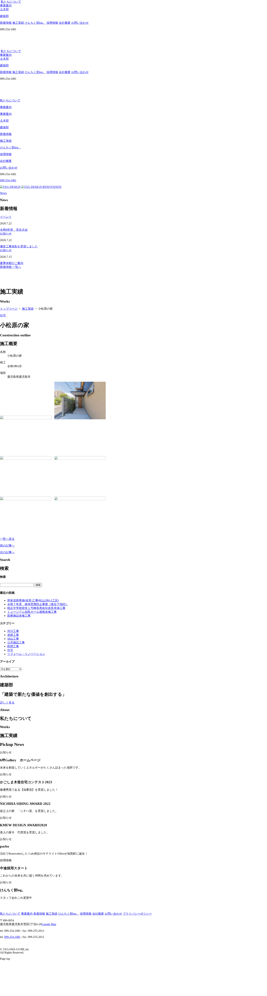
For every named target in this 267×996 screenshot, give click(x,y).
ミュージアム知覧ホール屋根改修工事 (32, 611)
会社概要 (64, 22)
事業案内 (6, 5)
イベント (6, 216)
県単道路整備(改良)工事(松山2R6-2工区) (33, 600)
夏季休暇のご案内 (11, 263)
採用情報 (52, 22)
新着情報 (6, 22)
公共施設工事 (16, 642)
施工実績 (18, 22)
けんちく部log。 (35, 22)
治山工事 (13, 638)
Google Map (49, 924)
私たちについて (11, 1)
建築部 (4, 127)
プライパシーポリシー (137, 913)
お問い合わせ (80, 22)
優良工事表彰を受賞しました (19, 246)
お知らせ (6, 233)
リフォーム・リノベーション (26, 653)
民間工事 (13, 646)
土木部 (4, 120)
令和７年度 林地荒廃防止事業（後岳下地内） (37, 604)
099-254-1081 (12, 936)
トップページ (8, 308)
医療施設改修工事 (19, 615)
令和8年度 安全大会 (14, 229)
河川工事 (13, 631)
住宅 (3, 315)
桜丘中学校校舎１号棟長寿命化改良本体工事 (36, 608)
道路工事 (13, 634)
